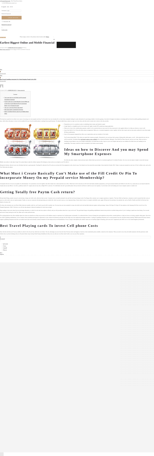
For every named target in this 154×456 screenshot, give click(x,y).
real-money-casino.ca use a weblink (89, 139)
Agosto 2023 (8, 291)
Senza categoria (6, 49)
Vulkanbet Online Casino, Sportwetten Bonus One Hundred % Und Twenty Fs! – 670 (25, 370)
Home (1, 49)
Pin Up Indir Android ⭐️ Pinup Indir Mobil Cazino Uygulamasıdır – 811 (22, 345)
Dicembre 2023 (9, 282)
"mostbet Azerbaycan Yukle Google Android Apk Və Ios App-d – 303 (21, 311)
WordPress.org (9, 384)
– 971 (7, 309)
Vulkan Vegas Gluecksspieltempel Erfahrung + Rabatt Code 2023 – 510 (22, 366)
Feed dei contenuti (10, 380)
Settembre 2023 (9, 289)
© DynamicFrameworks (5, 1)
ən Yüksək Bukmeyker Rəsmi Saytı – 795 (15, 334)
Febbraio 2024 (9, 278)
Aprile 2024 (8, 274)
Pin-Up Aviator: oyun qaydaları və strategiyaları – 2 (17, 351)
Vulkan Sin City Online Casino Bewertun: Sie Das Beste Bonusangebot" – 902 (23, 363)
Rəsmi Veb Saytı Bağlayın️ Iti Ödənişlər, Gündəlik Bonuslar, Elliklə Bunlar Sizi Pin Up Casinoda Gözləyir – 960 (31, 355)
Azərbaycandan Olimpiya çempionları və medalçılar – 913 (19, 328)
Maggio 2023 (9, 297)
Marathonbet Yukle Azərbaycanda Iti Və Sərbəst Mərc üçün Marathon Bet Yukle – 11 (25, 336)
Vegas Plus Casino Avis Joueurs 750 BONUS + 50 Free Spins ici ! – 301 (22, 359)
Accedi (7, 378)
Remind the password (6, 24)
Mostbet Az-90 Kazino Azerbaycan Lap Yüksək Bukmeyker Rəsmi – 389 (22, 338)
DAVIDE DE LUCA (12, 47)
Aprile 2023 (8, 299)
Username (4, 10)
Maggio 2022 (9, 301)
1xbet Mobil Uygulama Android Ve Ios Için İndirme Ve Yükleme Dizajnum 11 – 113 (25, 324)
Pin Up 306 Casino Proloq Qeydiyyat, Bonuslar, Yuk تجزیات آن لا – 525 (22, 343)
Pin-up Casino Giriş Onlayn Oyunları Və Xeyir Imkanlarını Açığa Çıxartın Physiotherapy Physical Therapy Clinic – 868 (33, 353)
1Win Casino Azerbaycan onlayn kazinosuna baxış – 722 (18, 318)
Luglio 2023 (8, 293)
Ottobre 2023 (9, 287)
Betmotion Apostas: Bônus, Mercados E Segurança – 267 (18, 330)
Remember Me (6, 21)
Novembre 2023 (9, 285)
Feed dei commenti (10, 382)
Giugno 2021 (9, 303)
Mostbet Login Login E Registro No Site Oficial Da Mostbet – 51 (21, 341)
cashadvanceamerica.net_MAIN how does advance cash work (19, 332)
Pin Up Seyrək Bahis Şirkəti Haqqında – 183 (16, 349)
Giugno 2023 (9, 295)
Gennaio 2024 (9, 280)
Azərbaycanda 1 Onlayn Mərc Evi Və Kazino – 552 (17, 326)
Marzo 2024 (8, 276)
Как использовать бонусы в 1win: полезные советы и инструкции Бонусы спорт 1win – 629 (28, 372)
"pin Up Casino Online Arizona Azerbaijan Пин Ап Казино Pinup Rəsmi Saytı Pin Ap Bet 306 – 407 (29, 313)
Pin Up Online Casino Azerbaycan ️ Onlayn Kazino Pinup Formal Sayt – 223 (23, 347)
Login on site (13, 17)
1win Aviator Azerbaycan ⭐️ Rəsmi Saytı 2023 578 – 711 (19, 316)
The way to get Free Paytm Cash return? (13, 107)
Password (4, 13)
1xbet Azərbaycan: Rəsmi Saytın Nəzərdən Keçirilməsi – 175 (19, 322)
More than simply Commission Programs (13, 109)
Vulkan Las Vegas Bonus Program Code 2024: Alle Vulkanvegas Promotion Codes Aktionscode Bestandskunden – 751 (32, 361)
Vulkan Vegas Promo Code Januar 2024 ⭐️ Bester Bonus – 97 (20, 368)
